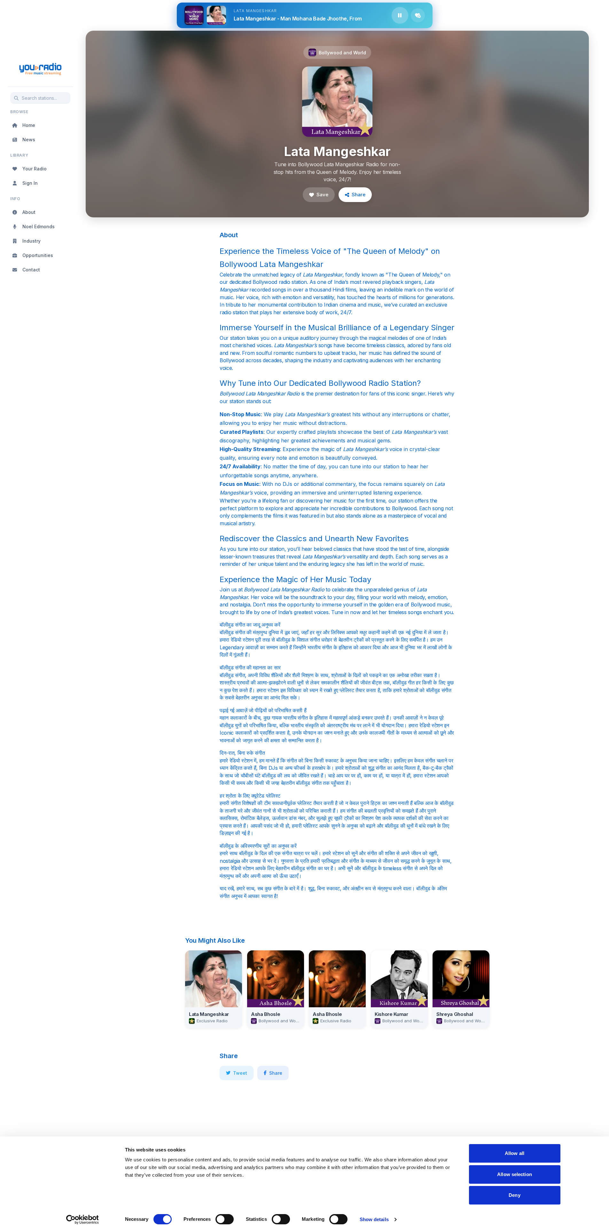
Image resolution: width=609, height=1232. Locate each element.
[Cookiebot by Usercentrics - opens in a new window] (82, 1219)
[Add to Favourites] (418, 15)
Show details (374, 1219)
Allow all (514, 1153)
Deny (514, 1195)
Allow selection (514, 1174)
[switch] (224, 1219)
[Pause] (400, 15)
